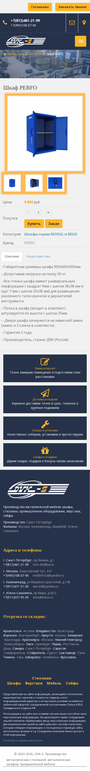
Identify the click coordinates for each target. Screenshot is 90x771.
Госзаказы (40, 7)
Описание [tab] (12, 256)
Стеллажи (41, 678)
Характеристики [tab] (38, 256)
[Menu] (80, 41)
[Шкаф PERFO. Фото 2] (34, 183)
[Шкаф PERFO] (45, 133)
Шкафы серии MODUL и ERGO (26, 54)
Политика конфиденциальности (22, 740)
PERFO (29, 242)
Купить (34, 223)
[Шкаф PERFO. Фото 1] (12, 183)
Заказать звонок (73, 7)
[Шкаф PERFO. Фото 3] (56, 183)
